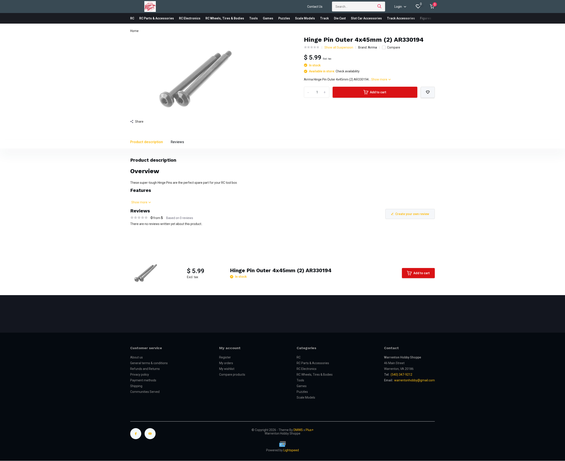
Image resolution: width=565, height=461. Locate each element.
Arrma (372, 47)
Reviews (177, 142)
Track (324, 18)
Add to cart (378, 92)
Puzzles (284, 18)
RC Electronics (189, 18)
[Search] (379, 6)
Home (134, 31)
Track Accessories (401, 18)
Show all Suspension (338, 47)
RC (132, 18)
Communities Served (145, 392)
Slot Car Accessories (366, 18)
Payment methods (143, 380)
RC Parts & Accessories (156, 18)
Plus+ (309, 430)
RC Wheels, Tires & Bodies (224, 18)
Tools (253, 18)
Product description (146, 142)
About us (136, 357)
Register (225, 357)
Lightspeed (291, 450)
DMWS (298, 430)
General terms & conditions (149, 363)
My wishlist (226, 369)
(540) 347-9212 (401, 374)
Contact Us (314, 6)
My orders (226, 363)
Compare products (232, 374)
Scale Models (305, 18)
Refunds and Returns (145, 369)
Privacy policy (139, 374)
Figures (425, 18)
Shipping (136, 386)
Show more (379, 79)
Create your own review (412, 214)
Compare (393, 47)
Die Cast (340, 18)
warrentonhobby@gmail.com (414, 380)
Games (268, 18)
